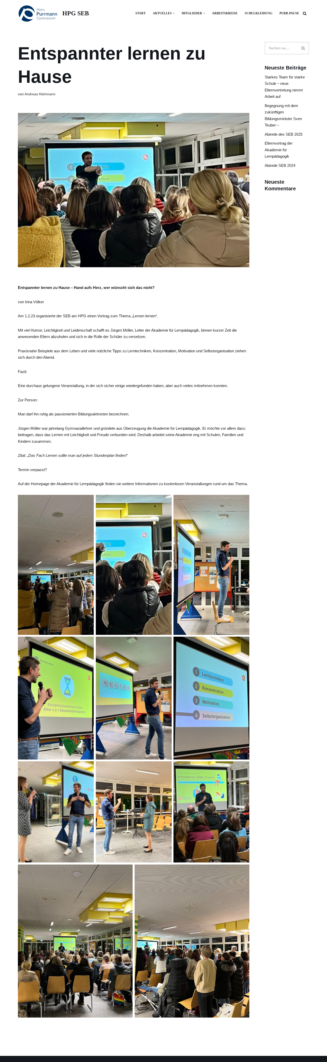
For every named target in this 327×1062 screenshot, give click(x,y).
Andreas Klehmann (40, 94)
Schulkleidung (258, 13)
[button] (173, 13)
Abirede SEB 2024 (280, 165)
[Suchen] (305, 13)
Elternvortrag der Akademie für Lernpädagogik (279, 149)
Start (140, 13)
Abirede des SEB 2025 (283, 134)
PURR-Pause (289, 13)
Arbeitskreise (225, 13)
